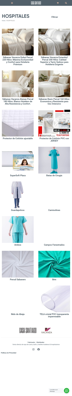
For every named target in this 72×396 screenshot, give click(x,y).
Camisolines (54, 210)
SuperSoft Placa (18, 175)
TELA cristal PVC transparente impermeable (54, 315)
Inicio (3, 20)
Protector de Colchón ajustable (18, 138)
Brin (54, 279)
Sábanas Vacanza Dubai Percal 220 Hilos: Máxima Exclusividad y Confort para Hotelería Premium (17, 61)
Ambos (17, 245)
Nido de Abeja (17, 314)
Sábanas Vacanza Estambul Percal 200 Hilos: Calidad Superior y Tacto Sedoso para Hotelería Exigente (54, 61)
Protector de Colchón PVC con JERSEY (54, 139)
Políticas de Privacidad (8, 353)
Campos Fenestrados (54, 245)
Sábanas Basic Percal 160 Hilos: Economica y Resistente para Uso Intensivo (54, 101)
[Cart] (58, 3)
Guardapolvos (17, 210)
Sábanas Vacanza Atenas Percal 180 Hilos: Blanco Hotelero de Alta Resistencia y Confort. (17, 101)
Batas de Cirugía (54, 175)
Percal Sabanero (18, 279)
